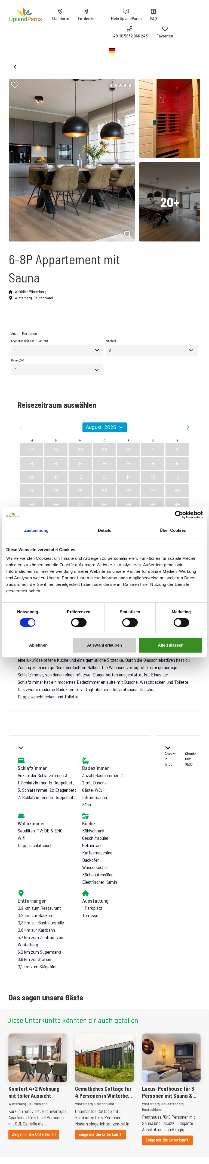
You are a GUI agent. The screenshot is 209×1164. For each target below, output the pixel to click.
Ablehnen (38, 645)
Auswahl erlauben (104, 645)
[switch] (79, 622)
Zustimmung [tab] (36, 530)
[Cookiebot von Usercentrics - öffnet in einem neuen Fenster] (179, 515)
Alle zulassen (170, 645)
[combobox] (57, 350)
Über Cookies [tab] (173, 530)
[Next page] (188, 427)
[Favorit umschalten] (15, 84)
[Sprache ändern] (112, 50)
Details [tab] (104, 530)
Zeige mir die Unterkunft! (34, 1134)
